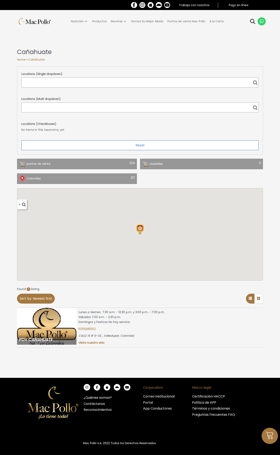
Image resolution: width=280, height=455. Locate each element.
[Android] (159, 5)
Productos (99, 21)
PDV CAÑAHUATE (36, 339)
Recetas (117, 21)
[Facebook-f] (134, 5)
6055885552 (87, 329)
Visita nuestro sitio (92, 343)
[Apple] (151, 5)
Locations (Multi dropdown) (41, 99)
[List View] (250, 299)
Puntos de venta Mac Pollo (186, 21)
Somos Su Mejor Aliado (147, 21)
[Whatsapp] (262, 21)
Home (21, 60)
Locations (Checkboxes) (38, 124)
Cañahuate (36, 60)
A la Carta (216, 21)
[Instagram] (142, 5)
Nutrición (77, 21)
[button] (140, 229)
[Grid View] (258, 299)
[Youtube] (167, 5)
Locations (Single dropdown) (41, 74)
